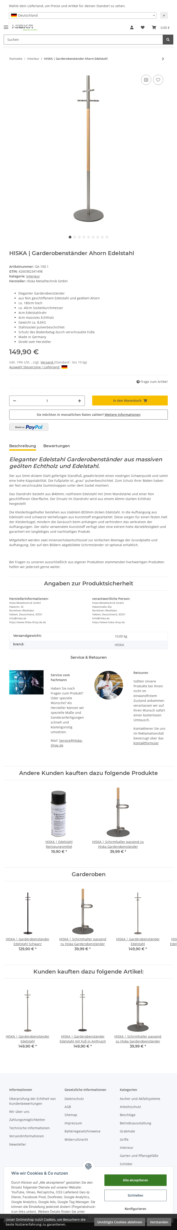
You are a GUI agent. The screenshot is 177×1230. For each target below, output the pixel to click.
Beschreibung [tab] (22, 446)
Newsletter (17, 1144)
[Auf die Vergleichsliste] (146, 80)
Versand (47, 362)
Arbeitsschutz (130, 1107)
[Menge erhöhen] (79, 401)
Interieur (33, 276)
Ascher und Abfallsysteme (140, 1098)
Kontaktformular (146, 743)
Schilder (126, 1164)
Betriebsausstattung (135, 1123)
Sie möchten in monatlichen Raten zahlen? (89, 414)
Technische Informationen (29, 1128)
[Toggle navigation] (6, 25)
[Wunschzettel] (142, 27)
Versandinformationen (26, 1136)
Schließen (135, 1195)
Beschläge (128, 1115)
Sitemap (71, 1115)
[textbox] (82, 15)
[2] (28, 427)
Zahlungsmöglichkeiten (27, 1119)
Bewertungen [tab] (56, 446)
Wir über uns (19, 1111)
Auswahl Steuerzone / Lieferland (34, 367)
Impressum (73, 1123)
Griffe (124, 1139)
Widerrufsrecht (76, 1139)
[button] (132, 27)
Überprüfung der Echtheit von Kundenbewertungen (32, 1101)
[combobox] (82, 15)
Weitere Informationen (123, 414)
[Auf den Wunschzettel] (158, 80)
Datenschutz (74, 1098)
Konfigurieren (135, 1209)
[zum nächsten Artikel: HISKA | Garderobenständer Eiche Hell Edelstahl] (163, 59)
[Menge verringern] (14, 401)
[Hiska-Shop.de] (25, 27)
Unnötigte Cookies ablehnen (119, 1222)
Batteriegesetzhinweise (82, 1131)
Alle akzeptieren (135, 1180)
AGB (68, 1107)
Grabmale (127, 1131)
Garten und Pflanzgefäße (139, 1155)
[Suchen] (168, 40)
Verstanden (159, 1222)
